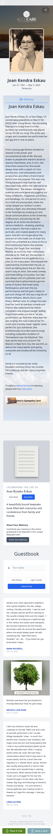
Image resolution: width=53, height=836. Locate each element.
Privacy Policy (19, 824)
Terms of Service (34, 824)
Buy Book (28, 497)
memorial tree (23, 385)
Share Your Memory (18, 539)
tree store (26, 388)
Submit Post (26, 586)
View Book (13, 497)
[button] (26, 677)
